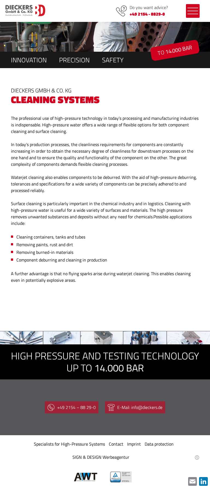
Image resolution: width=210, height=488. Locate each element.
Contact (116, 444)
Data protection (159, 444)
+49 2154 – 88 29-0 (76, 407)
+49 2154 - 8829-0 (147, 14)
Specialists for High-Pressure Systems (69, 444)
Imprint (134, 444)
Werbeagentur (116, 457)
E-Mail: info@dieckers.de (139, 407)
